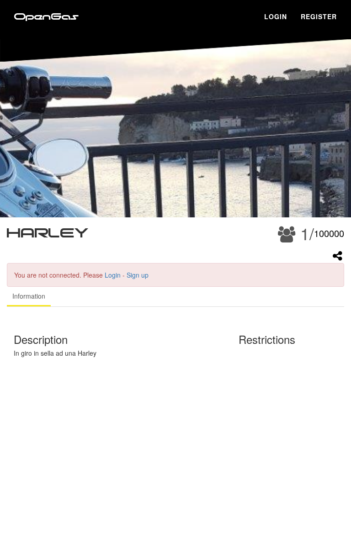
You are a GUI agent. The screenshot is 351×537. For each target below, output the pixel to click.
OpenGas (46, 17)
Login (113, 274)
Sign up (138, 274)
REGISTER (319, 16)
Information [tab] (28, 295)
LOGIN (275, 16)
